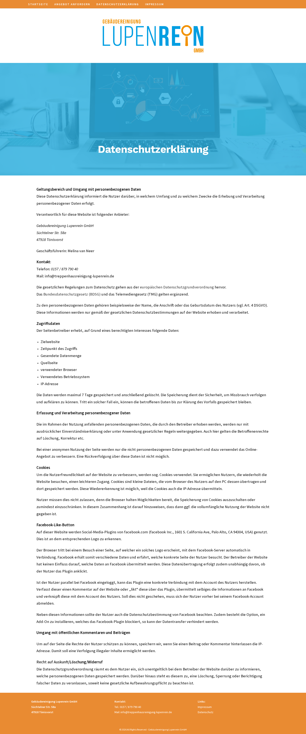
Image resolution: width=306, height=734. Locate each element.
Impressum (205, 707)
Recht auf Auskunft (52, 662)
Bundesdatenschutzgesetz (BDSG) (72, 294)
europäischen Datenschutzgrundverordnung (177, 287)
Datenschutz (205, 712)
